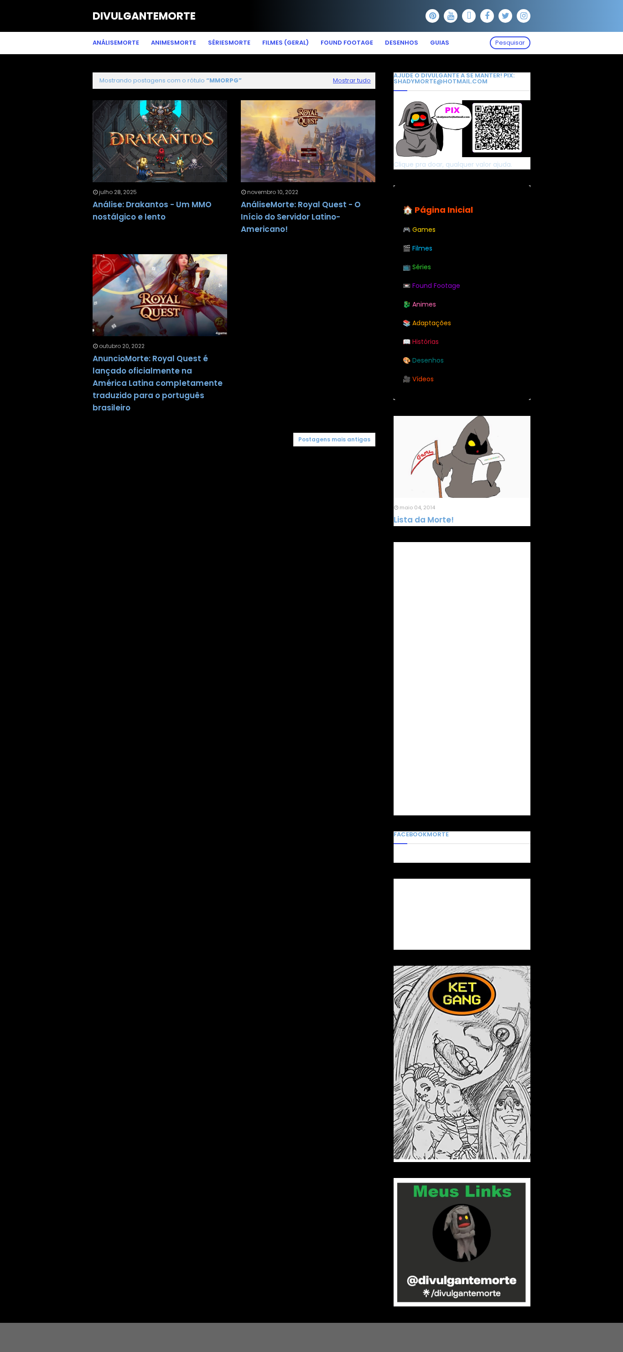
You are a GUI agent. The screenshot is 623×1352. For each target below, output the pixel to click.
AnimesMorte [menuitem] (173, 42)
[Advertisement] (462, 678)
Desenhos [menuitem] (401, 42)
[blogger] (469, 16)
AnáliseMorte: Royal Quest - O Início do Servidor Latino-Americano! (301, 217)
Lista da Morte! (424, 519)
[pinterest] (432, 16)
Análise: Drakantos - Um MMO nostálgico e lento (152, 210)
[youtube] (450, 16)
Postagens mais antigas (334, 439)
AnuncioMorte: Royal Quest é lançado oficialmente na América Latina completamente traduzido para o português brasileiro (158, 383)
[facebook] (487, 16)
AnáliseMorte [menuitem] (116, 42)
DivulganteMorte (144, 16)
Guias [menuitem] (439, 42)
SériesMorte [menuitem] (229, 42)
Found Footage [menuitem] (347, 42)
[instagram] (523, 16)
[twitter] (505, 16)
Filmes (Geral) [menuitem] (285, 42)
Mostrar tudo (352, 80)
